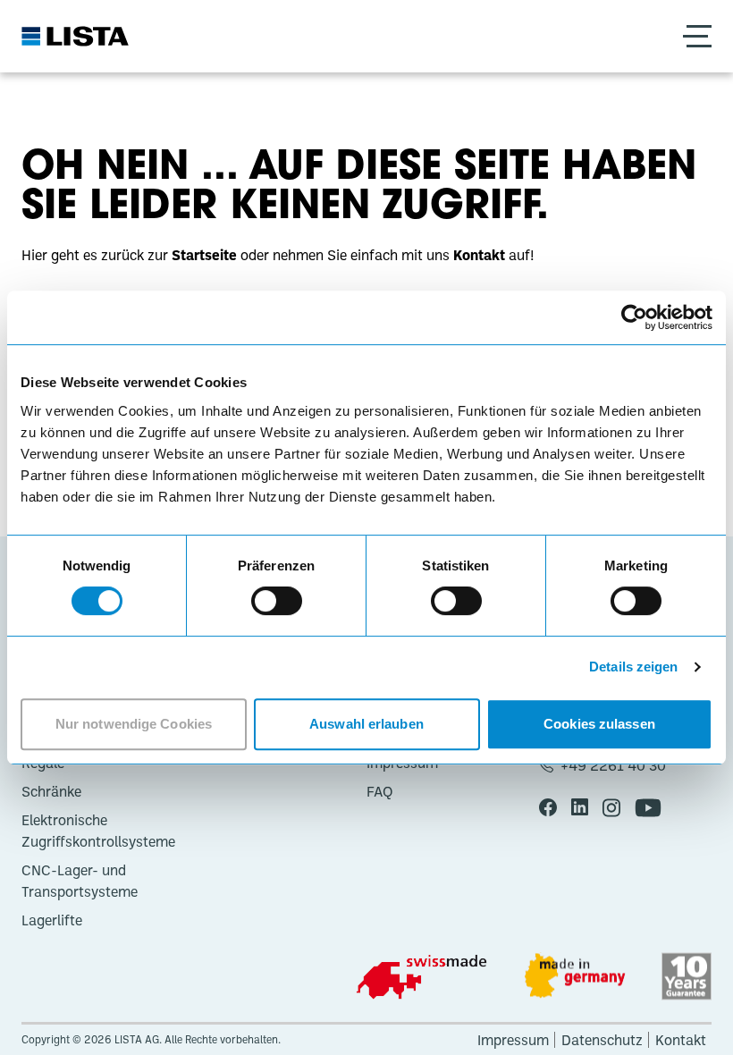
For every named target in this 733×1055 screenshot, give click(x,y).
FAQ (379, 791)
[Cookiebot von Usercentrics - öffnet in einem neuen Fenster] (634, 317)
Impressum (513, 1040)
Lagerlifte (51, 920)
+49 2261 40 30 (613, 765)
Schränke (51, 791)
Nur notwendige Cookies (133, 723)
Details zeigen (633, 666)
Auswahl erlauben (366, 723)
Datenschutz (602, 1040)
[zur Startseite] (75, 36)
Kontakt (680, 1040)
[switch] (276, 601)
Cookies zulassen (599, 723)
